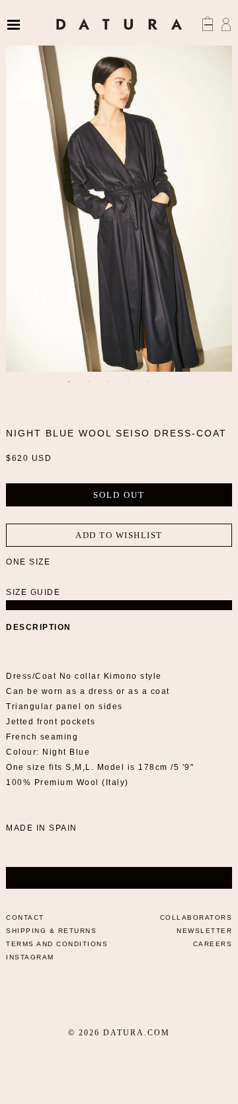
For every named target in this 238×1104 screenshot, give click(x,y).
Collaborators (196, 917)
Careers (213, 944)
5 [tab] (148, 381)
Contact (25, 917)
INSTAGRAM (30, 957)
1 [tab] (69, 381)
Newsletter (204, 930)
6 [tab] (168, 381)
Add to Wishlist (119, 535)
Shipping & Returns (51, 930)
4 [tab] (129, 381)
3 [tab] (109, 381)
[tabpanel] (119, 202)
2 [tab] (89, 381)
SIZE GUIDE (33, 592)
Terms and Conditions (57, 944)
